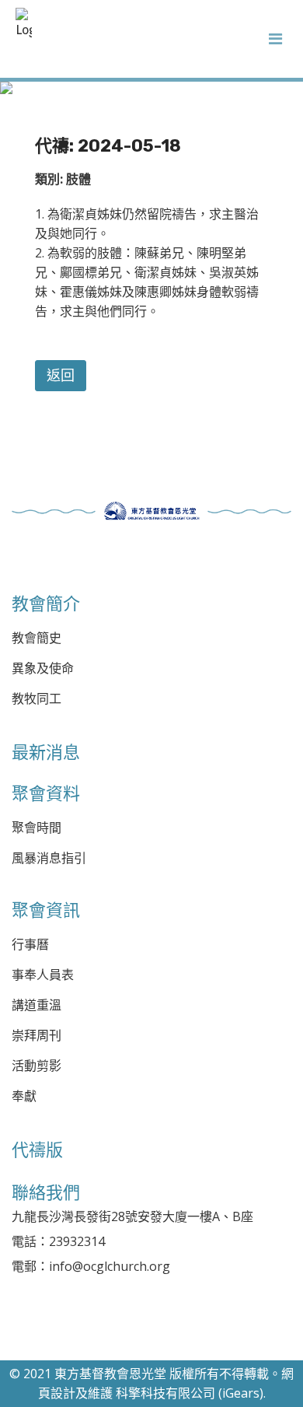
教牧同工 (36, 698)
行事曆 (30, 944)
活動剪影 (36, 1066)
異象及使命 (43, 668)
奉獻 (24, 1096)
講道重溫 (36, 1005)
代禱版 (37, 1149)
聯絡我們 (46, 1192)
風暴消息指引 (49, 858)
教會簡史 (36, 638)
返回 (61, 375)
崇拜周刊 (36, 1035)
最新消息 (46, 752)
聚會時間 (36, 828)
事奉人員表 (43, 975)
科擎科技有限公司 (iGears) (189, 1393)
